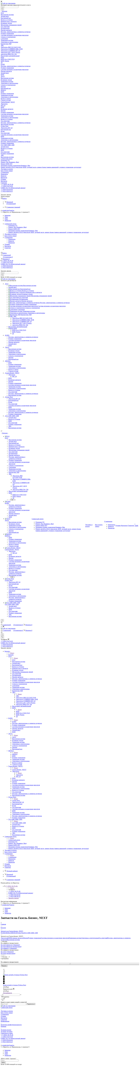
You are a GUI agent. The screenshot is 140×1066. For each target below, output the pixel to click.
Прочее (25, 938)
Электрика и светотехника (90, 938)
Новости (11, 241)
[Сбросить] (70, 964)
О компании (9, 237)
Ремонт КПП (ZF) (14, 229)
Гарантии (8, 248)
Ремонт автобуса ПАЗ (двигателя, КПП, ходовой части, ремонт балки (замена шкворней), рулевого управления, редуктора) (48, 232)
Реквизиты (11, 239)
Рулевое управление (34, 938)
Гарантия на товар (7, 1033)
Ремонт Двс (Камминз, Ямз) (17, 227)
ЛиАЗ (14, 737)
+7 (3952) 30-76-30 (7, 184)
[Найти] (2, 9)
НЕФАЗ (14, 754)
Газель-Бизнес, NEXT (19, 769)
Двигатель (19, 775)
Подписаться (31, 1004)
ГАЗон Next (16, 800)
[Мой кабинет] (1, 623)
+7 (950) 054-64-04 (7, 189)
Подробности (7, 993)
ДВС (17, 696)
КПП (17, 711)
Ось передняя (103, 938)
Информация (5, 1021)
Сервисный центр (10, 224)
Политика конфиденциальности (11, 1025)
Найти (3, 1062)
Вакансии (11, 242)
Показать (4, 966)
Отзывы (7, 244)
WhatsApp (8, 220)
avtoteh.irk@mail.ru (8, 210)
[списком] (3, 955)
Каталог (11, 655)
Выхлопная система (13, 940)
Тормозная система (75, 938)
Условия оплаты (6, 1030)
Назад (12, 653)
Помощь (3, 1026)
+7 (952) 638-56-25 (7, 191)
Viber (6, 217)
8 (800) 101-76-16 (13, 188)
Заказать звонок (13, 898)
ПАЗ (13, 660)
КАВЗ (14, 721)
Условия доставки (6, 1031)
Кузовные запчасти (17, 938)
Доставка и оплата (11, 234)
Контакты (8, 246)
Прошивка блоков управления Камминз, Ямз (23, 230)
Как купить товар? (11, 236)
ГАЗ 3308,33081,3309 (19, 823)
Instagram (7, 215)
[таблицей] (4, 955)
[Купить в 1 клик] (4, 971)
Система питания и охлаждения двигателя (55, 938)
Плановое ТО (12, 225)
